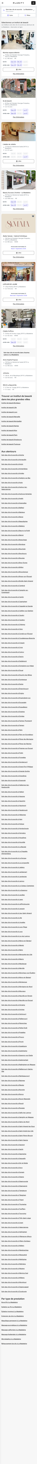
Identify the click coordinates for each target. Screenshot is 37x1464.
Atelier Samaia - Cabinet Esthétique (15, 236)
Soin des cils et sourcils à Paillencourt (14, 1019)
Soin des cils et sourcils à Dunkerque (14, 679)
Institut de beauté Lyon (9, 412)
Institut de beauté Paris (9, 435)
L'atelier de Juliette (9, 144)
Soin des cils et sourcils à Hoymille (13, 842)
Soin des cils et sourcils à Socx (12, 1168)
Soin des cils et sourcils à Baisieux (13, 512)
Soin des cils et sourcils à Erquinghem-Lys (15, 698)
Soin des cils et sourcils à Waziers (13, 1268)
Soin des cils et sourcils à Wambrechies (14, 1250)
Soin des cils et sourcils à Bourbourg (13, 553)
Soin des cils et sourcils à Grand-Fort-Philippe (17, 767)
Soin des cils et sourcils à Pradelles (13, 1032)
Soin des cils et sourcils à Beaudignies (14, 521)
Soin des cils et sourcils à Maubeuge (13, 964)
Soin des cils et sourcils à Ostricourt (13, 1014)
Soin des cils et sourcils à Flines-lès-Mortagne (17, 739)
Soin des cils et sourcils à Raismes (13, 1080)
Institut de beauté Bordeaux (10, 403)
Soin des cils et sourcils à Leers (12, 899)
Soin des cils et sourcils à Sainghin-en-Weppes (17, 1117)
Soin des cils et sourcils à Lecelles (13, 895)
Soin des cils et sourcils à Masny (12, 959)
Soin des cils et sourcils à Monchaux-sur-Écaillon (18, 973)
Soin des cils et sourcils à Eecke (12, 684)
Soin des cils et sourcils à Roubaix (13, 1108)
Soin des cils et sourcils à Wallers (12, 1246)
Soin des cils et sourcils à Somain (12, 1172)
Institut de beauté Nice (9, 430)
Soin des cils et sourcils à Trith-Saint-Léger (16, 1218)
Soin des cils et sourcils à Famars (12, 725)
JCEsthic (6, 373)
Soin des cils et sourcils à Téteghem (13, 1195)
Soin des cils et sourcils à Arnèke (12, 473)
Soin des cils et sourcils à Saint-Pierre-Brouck (17, 1135)
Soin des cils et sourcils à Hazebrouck (14, 810)
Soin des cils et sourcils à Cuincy (12, 652)
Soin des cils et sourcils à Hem (11, 819)
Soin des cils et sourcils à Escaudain (13, 702)
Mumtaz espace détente (11, 52)
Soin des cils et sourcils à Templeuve (14, 1191)
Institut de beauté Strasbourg (11, 440)
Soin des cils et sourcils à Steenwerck (14, 1186)
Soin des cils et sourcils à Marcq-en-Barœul (16, 941)
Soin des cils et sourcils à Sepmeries (13, 1154)
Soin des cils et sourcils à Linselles (13, 922)
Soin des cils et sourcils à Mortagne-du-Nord (16, 987)
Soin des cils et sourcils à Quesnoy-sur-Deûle (17, 1055)
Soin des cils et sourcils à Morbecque (14, 982)
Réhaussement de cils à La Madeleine (14, 1343)
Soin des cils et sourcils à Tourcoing (13, 1213)
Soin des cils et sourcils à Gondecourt (14, 762)
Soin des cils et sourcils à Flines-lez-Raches (16, 744)
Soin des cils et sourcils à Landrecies (14, 876)
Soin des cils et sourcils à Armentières (14, 469)
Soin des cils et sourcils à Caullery (13, 620)
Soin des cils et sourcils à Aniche (12, 455)
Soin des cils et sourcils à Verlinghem (14, 1232)
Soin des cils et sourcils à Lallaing (12, 867)
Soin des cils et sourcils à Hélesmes (13, 815)
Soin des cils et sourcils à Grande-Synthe (15, 771)
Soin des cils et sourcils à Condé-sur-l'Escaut (17, 634)
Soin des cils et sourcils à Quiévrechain (14, 1060)
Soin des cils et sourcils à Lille (11, 918)
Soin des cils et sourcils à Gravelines (13, 776)
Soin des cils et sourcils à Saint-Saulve (14, 1140)
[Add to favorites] (33, 32)
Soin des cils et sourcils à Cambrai (13, 586)
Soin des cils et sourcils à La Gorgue (13, 858)
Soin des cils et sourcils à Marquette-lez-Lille (16, 954)
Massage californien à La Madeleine (13, 1330)
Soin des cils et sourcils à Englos (12, 693)
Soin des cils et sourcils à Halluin (12, 792)
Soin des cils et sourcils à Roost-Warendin (15, 1099)
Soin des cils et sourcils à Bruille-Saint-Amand (17, 581)
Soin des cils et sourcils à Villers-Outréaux (15, 1241)
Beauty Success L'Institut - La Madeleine (16, 193)
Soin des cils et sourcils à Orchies (12, 1009)
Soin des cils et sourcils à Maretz (12, 945)
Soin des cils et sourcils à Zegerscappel (14, 1287)
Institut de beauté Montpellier (11, 421)
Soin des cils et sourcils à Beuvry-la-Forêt (15, 531)
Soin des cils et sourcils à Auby (12, 482)
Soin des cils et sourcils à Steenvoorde (14, 1181)
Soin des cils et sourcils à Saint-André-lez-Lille (17, 1131)
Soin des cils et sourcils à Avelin (12, 498)
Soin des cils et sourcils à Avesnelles (13, 503)
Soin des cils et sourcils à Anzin (12, 464)
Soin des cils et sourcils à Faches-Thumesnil (16, 721)
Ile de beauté (7, 101)
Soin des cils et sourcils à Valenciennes (14, 1227)
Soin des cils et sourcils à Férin (11, 730)
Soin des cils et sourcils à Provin (12, 1042)
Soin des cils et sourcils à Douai (12, 670)
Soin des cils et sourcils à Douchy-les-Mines (16, 675)
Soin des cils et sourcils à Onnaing (13, 1005)
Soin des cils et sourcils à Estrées (12, 716)
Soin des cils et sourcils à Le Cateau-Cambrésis (17, 886)
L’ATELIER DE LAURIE (10, 284)
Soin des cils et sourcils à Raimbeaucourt (15, 1076)
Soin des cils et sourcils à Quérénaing (14, 1051)
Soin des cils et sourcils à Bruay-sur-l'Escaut (16, 576)
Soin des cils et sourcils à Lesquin (13, 909)
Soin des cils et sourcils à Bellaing (13, 526)
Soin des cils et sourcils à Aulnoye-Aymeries (16, 494)
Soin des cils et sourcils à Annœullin (13, 460)
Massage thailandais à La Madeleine (13, 1334)
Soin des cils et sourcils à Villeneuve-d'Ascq (16, 1236)
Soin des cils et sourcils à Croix (12, 647)
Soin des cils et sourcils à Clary (12, 629)
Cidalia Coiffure (8, 331)
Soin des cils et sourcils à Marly (12, 950)
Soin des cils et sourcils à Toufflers (13, 1209)
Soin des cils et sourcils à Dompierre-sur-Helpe (17, 666)
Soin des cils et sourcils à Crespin (13, 643)
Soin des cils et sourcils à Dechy (12, 657)
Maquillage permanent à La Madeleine (14, 1321)
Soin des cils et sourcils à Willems (13, 1278)
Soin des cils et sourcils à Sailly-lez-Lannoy (16, 1113)
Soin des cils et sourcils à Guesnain (13, 780)
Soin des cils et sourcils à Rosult (12, 1103)
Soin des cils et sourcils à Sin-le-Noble (14, 1163)
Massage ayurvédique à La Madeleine (14, 1325)
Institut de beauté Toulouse (10, 444)
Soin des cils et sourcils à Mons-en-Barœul (16, 977)
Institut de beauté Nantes (10, 426)
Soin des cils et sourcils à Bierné (12, 535)
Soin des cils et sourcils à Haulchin (13, 801)
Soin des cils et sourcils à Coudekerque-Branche (18, 638)
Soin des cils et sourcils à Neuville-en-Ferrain (16, 996)
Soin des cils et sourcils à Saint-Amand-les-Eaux (18, 1126)
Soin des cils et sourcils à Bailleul (12, 508)
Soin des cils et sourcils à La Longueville (15, 863)
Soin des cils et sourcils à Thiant (12, 1200)
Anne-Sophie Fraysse (10, 360)
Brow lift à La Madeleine (9, 1302)
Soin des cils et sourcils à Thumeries (13, 1204)
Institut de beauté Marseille (10, 417)
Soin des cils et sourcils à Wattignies (13, 1259)
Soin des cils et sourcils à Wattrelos (13, 1264)
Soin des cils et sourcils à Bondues (13, 544)
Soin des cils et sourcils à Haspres (13, 796)
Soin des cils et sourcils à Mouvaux (13, 991)
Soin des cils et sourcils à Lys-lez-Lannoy (15, 936)
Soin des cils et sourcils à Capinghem (14, 601)
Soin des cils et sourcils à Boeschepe (14, 540)
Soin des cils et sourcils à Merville (12, 968)
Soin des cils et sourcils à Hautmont (13, 805)
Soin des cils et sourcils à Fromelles (13, 757)
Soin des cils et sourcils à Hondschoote (15, 828)
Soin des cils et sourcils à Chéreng (13, 624)
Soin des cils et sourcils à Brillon (12, 567)
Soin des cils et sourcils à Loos (12, 931)
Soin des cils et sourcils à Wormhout (13, 1282)
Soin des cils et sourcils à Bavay (12, 517)
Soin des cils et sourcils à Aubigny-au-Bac (15, 478)
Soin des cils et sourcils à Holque (12, 824)
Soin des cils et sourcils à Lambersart (14, 872)
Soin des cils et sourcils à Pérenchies (14, 1023)
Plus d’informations (18, 73)
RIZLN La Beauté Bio (10, 385)
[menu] (2, 3)
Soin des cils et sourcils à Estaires (13, 712)
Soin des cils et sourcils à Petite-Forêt (14, 1028)
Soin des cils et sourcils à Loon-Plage (14, 927)
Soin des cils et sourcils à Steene (12, 1177)
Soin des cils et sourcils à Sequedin (13, 1158)
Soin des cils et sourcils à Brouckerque (14, 572)
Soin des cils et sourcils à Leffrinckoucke (15, 904)
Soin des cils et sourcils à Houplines (13, 838)
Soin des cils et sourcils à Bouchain (13, 549)
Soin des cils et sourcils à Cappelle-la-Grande (17, 606)
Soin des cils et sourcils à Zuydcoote (14, 1291)
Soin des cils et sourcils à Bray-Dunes (14, 563)
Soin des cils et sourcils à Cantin (12, 597)
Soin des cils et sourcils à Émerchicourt (14, 689)
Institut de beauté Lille (9, 407)
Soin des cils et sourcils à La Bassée (13, 847)
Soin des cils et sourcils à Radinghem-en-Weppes (18, 1064)
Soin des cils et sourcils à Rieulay (12, 1085)
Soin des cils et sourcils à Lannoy (12, 881)
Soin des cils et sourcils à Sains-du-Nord (15, 1122)
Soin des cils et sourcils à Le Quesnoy (14, 890)
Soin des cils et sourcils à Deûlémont (14, 661)
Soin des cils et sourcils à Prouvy (12, 1037)
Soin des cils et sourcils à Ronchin (13, 1090)
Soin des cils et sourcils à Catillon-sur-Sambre (17, 611)
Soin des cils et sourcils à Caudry (12, 615)
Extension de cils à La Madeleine (12, 1316)
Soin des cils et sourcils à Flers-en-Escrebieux (17, 734)
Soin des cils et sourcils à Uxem (12, 1223)
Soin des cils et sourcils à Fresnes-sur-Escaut (17, 748)
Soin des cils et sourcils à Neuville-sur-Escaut (17, 1000)
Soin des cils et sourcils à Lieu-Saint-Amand (16, 913)
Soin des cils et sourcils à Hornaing (13, 833)
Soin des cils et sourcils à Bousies (13, 558)
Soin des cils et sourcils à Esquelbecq (14, 707)
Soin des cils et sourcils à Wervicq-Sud (14, 1273)
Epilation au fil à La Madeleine (11, 1307)
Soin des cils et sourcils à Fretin (12, 753)
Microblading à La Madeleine (11, 1339)
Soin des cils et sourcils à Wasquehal (14, 1255)
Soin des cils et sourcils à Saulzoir (13, 1145)
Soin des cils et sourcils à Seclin (12, 1149)
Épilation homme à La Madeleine (12, 1311)
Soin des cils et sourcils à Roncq (12, 1094)
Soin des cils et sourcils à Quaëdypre (14, 1046)
